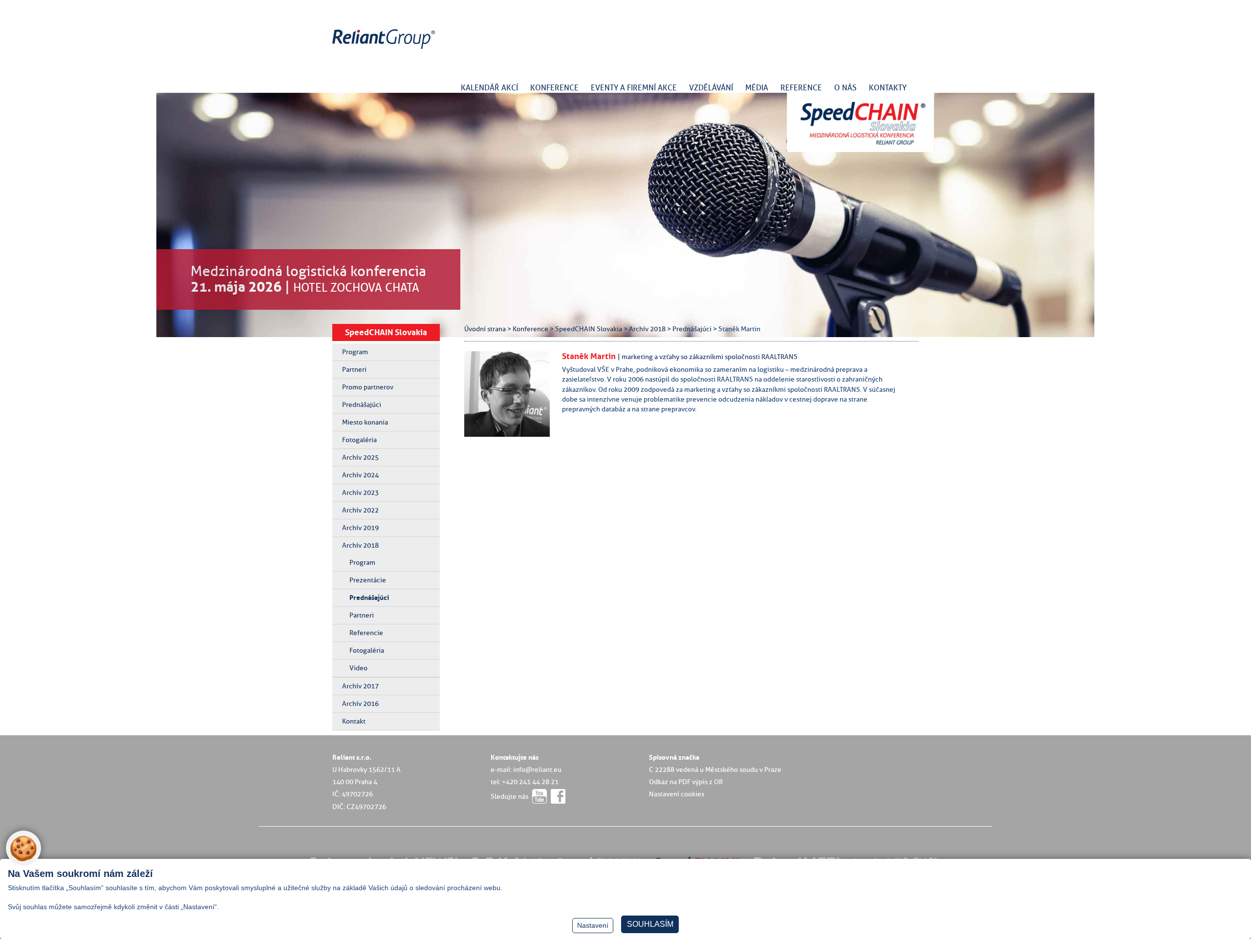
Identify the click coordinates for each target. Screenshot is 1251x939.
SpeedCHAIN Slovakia (386, 332)
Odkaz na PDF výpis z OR (686, 781)
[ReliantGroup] (385, 49)
